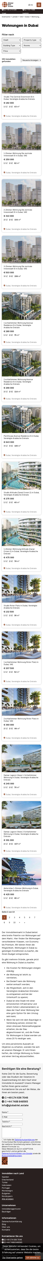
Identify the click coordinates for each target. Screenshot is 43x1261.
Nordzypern (7, 1196)
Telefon (5, 1121)
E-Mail (4, 1117)
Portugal (6, 1188)
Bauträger (6, 1211)
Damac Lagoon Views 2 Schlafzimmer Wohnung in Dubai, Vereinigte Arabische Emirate (21, 834)
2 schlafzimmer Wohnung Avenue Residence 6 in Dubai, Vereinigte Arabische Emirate (18, 381)
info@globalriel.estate (15, 1105)
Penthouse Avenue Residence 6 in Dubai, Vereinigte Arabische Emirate (21, 437)
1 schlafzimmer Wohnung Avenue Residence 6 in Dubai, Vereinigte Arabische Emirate (18, 325)
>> (24, 922)
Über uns (6, 1227)
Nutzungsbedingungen (12, 1156)
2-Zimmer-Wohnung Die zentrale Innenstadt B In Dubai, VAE (18, 211)
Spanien (5, 1177)
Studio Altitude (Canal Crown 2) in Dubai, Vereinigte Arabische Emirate (21, 493)
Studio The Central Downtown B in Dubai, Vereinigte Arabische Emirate (19, 98)
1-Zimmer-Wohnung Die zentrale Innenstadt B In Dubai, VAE (18, 154)
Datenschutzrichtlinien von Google (17, 1153)
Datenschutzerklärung (25, 1140)
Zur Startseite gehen (12, 1257)
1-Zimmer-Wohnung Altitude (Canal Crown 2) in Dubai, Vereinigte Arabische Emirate (21, 551)
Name (4, 1112)
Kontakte (6, 1230)
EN (31, 5)
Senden (4, 1158)
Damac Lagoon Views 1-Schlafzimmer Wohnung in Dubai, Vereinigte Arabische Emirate (21, 777)
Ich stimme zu (32, 1258)
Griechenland (7, 1179)
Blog (4, 1224)
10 (14, 922)
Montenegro (7, 1191)
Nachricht (6, 1126)
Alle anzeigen (8, 1199)
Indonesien (6, 1185)
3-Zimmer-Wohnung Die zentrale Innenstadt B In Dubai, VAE (18, 267)
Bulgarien (6, 1193)
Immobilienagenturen (11, 1209)
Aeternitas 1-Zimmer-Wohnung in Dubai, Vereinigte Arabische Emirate (21, 889)
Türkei (4, 1182)
